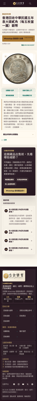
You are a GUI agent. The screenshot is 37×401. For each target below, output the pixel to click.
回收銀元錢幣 (10, 311)
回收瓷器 (10, 316)
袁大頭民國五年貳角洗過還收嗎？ (19, 232)
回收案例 (10, 337)
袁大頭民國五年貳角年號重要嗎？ (19, 211)
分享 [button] (5, 140)
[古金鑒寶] (14, 275)
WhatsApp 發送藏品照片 (15, 191)
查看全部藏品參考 (27, 311)
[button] (4, 3)
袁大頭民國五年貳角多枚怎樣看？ (19, 249)
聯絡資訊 (27, 396)
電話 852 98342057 (27, 45)
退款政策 (5, 396)
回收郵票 (10, 321)
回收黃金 (27, 316)
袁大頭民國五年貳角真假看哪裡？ (19, 240)
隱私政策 (13, 396)
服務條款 (20, 396)
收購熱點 (10, 331)
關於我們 (27, 331)
